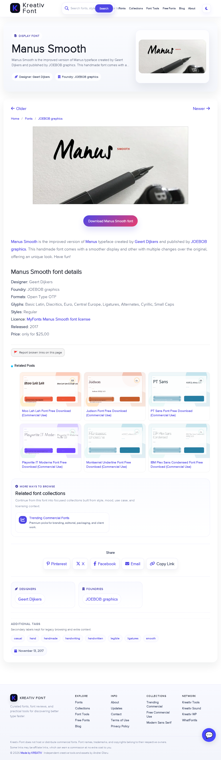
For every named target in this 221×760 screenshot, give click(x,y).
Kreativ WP (189, 714)
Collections (82, 708)
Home (15, 118)
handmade (51, 638)
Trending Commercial (155, 704)
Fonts (29, 118)
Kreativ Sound (191, 708)
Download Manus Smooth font (110, 221)
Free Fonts (169, 8)
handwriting (72, 638)
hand (33, 638)
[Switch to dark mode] (206, 8)
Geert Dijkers (146, 241)
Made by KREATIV (31, 752)
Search (104, 8)
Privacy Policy (120, 726)
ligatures (133, 638)
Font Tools (82, 714)
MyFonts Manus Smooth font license (58, 319)
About (192, 8)
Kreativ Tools (191, 702)
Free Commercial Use (158, 714)
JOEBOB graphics (50, 118)
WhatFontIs (189, 720)
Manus (91, 241)
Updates (116, 708)
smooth (151, 638)
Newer (199, 108)
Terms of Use (120, 720)
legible (115, 638)
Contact (116, 714)
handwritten (95, 638)
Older (21, 108)
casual (18, 638)
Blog (182, 8)
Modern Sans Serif (159, 722)
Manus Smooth (24, 241)
